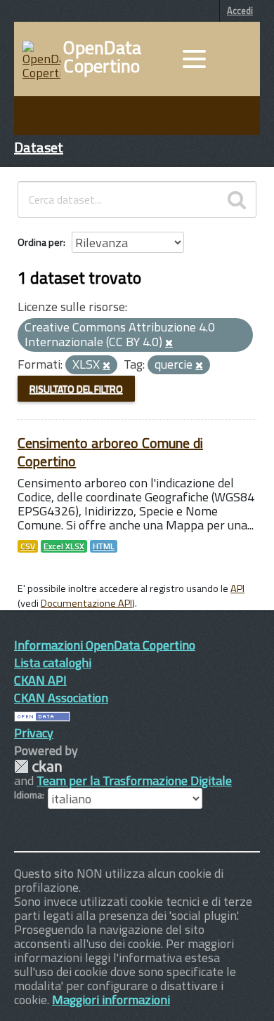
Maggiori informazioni (111, 999)
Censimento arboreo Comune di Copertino (110, 452)
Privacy (33, 732)
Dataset (38, 147)
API (237, 588)
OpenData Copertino (102, 57)
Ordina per (40, 242)
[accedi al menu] (194, 59)
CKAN (38, 766)
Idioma (28, 795)
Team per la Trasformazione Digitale (134, 780)
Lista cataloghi (52, 662)
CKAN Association (61, 697)
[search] (237, 199)
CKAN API (40, 680)
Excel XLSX (64, 546)
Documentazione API (86, 603)
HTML (104, 546)
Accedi (240, 11)
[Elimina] (169, 343)
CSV (27, 546)
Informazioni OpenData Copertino (104, 644)
